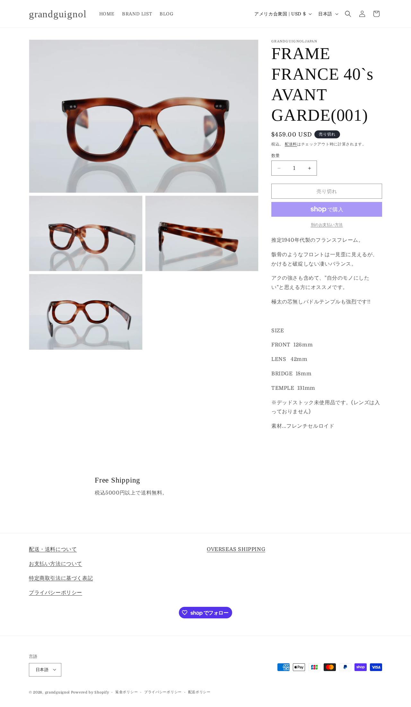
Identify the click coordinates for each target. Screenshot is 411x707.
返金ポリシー (126, 692)
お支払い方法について (55, 563)
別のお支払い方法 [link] (327, 225)
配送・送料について (53, 549)
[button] (348, 14)
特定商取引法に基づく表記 (61, 578)
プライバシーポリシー (55, 592)
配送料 (291, 144)
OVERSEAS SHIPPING (236, 549)
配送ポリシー (199, 692)
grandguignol (57, 692)
